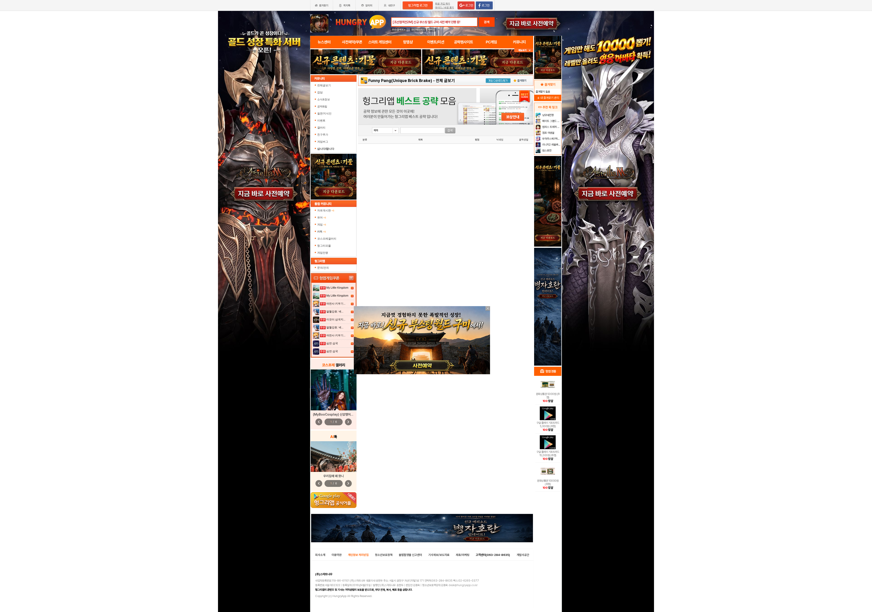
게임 (321, 224)
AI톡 (321, 231)
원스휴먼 (546, 150)
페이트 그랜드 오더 (551, 121)
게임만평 (322, 252)
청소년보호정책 (383, 555)
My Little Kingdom (337, 287)
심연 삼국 (332, 343)
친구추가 (322, 134)
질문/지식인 (324, 113)
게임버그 (322, 141)
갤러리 (321, 127)
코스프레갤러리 (326, 238)
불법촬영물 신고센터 (410, 555)
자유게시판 (325, 210)
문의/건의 (323, 267)
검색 (486, 22)
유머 (321, 217)
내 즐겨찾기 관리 (547, 97)
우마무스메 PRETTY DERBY (551, 138)
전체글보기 (324, 85)
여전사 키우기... (335, 303)
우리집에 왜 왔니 (333, 476)
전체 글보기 (445, 80)
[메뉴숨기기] (523, 50)
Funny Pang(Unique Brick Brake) (400, 80)
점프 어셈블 (548, 132)
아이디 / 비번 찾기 (444, 7)
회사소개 (320, 555)
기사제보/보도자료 (438, 555)
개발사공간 (523, 555)
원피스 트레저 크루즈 (551, 127)
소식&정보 (323, 99)
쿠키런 (431, 29)
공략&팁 (322, 106)
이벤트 (321, 120)
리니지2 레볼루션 (551, 144)
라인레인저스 (418, 29)
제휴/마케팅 (462, 555)
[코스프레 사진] (334, 389)
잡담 (320, 92)
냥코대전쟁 (548, 115)
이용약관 (337, 555)
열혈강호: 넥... (334, 311)
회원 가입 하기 (442, 3)
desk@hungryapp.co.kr (463, 585)
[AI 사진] (334, 456)
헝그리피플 (324, 245)
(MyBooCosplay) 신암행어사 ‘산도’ (337, 414)
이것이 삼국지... (335, 319)
